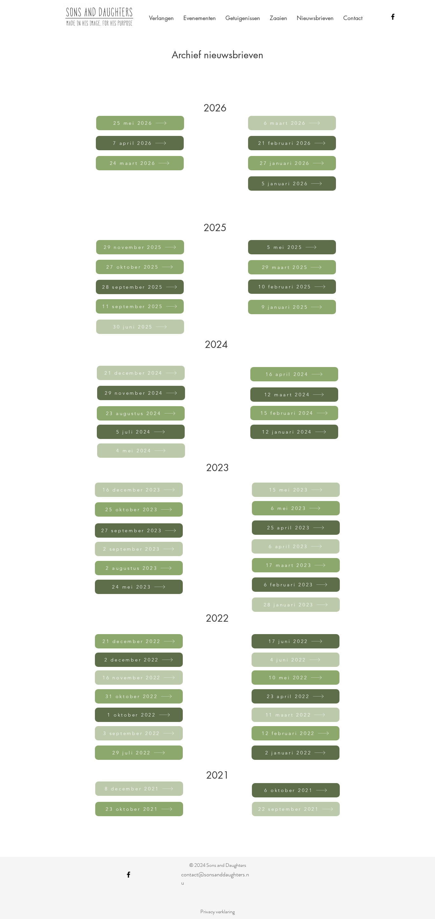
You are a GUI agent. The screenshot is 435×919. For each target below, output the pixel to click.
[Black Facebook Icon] (393, 17)
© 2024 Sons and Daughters (217, 865)
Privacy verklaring (217, 911)
